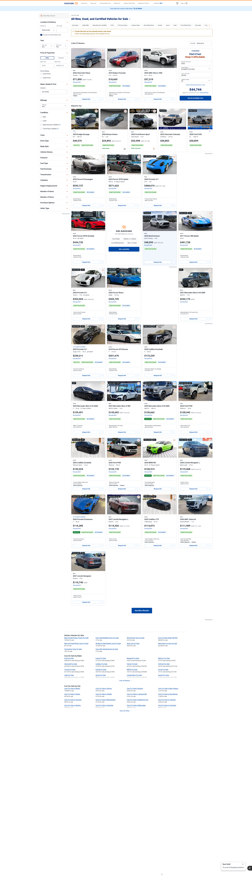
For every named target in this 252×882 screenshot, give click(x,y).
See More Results (142, 610)
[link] (126, 86)
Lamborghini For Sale (134, 675)
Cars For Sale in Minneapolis (105, 700)
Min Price (43, 61)
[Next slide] (210, 131)
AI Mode (158, 3)
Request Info (86, 99)
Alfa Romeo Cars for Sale (135, 638)
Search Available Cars (195, 98)
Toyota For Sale (69, 670)
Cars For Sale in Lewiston (167, 700)
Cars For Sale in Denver (104, 688)
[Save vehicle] (102, 50)
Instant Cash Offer (129, 3)
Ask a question (124, 249)
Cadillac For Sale (101, 664)
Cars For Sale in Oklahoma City (137, 700)
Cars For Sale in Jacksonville (137, 694)
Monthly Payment (186, 61)
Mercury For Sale (164, 658)
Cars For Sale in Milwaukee (136, 705)
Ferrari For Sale (132, 664)
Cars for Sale (75, 15)
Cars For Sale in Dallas (72, 694)
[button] (177, 3)
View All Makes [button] (124, 681)
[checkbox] (45, 74)
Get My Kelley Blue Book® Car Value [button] (195, 85)
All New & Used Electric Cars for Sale (108, 643)
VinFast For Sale (164, 664)
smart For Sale (163, 670)
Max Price (58, 61)
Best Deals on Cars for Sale (167, 643)
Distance (43, 26)
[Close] (243, 864)
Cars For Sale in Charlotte (104, 705)
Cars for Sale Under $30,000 (167, 638)
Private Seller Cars (105, 3)
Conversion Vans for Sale (73, 649)
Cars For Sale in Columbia (167, 705)
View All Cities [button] (124, 711)
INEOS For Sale (132, 670)
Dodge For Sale (101, 670)
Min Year (44, 45)
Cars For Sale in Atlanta (72, 705)
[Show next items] (209, 25)
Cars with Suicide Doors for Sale (107, 649)
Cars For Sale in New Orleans (168, 688)
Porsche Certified (80, 347)
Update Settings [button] (204, 92)
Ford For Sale (69, 658)
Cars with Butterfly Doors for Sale (107, 638)
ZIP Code (59, 26)
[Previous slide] (74, 131)
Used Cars (84, 3)
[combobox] (54, 15)
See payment (77, 82)
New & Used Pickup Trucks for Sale (76, 638)
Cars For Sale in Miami (72, 688)
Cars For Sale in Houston (73, 700)
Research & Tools (143, 3)
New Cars (93, 3)
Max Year (58, 45)
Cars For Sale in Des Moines (168, 694)
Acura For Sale (101, 675)
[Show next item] (173, 221)
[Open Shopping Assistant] (249, 868)
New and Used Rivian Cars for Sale (76, 643)
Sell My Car (117, 3)
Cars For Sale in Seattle (104, 694)
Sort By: (193, 43)
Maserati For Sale (133, 658)
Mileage (44, 104)
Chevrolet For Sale (70, 664)
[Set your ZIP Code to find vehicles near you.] (130, 19)
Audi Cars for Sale (133, 643)
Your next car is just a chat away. (126, 8)
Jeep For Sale (69, 675)
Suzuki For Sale (163, 675)
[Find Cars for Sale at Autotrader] (71, 3)
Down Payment (185, 73)
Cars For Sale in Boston (135, 688)
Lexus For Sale (101, 658)
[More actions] (102, 99)
